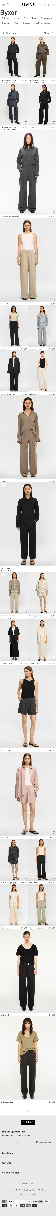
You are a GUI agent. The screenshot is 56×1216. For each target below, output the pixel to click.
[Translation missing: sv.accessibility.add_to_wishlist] (26, 75)
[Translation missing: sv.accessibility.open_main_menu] (3, 4)
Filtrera (47, 33)
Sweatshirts (46, 18)
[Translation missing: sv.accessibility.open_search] (8, 4)
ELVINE (31, 1183)
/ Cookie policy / (44, 1190)
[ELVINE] (28, 4)
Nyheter (5, 18)
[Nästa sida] (32, 1111)
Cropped (26, 23)
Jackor (16, 18)
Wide (16, 23)
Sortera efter (12, 33)
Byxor (34, 18)
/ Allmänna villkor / (13, 1190)
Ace (25, 18)
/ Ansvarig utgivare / (28, 1194)
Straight (6, 23)
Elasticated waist (42, 23)
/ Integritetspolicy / (29, 1190)
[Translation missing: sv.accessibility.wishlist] (44, 4)
